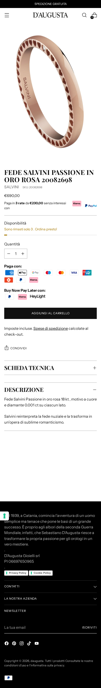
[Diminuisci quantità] (23, 253)
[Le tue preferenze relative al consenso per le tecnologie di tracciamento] (4, 515)
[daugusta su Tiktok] (29, 644)
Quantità (12, 244)
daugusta (37, 661)
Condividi (18, 348)
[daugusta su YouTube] (37, 644)
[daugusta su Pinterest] (14, 644)
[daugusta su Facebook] (7, 644)
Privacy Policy (17, 572)
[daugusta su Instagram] (22, 644)
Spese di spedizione (50, 328)
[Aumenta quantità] (8, 253)
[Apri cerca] (84, 15)
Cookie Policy (42, 572)
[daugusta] (50, 15)
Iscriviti (89, 627)
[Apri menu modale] (7, 15)
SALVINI (11, 187)
